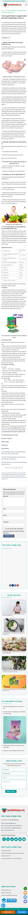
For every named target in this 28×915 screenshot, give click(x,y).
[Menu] (2, 5)
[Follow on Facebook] (4, 839)
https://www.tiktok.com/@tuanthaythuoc (11, 828)
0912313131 (8, 912)
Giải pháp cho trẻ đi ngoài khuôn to (17, 475)
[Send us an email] (20, 839)
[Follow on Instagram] (10, 585)
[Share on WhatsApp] (6, 468)
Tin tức (2, 474)
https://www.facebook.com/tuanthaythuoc (11, 825)
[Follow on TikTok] (13, 585)
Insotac (3, 477)
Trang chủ (3, 10)
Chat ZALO (22, 912)
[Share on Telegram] (22, 468)
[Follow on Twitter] (15, 585)
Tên (4, 508)
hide (8, 37)
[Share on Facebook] (9, 468)
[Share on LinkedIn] (19, 468)
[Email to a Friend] (14, 468)
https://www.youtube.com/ (7, 830)
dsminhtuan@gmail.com (10, 823)
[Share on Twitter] (11, 468)
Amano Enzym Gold (13, 474)
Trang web (6, 522)
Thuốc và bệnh (22, 472)
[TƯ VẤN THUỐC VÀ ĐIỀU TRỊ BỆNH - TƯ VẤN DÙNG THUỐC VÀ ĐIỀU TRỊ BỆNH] (12, 4)
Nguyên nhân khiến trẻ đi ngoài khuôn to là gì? (14, 477)
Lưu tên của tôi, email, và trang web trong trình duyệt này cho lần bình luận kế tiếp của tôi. (13, 531)
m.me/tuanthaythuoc (17, 858)
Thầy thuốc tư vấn (15, 472)
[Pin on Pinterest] (16, 468)
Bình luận (6, 496)
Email (5, 515)
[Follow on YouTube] (18, 585)
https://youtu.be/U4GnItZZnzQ (9, 158)
